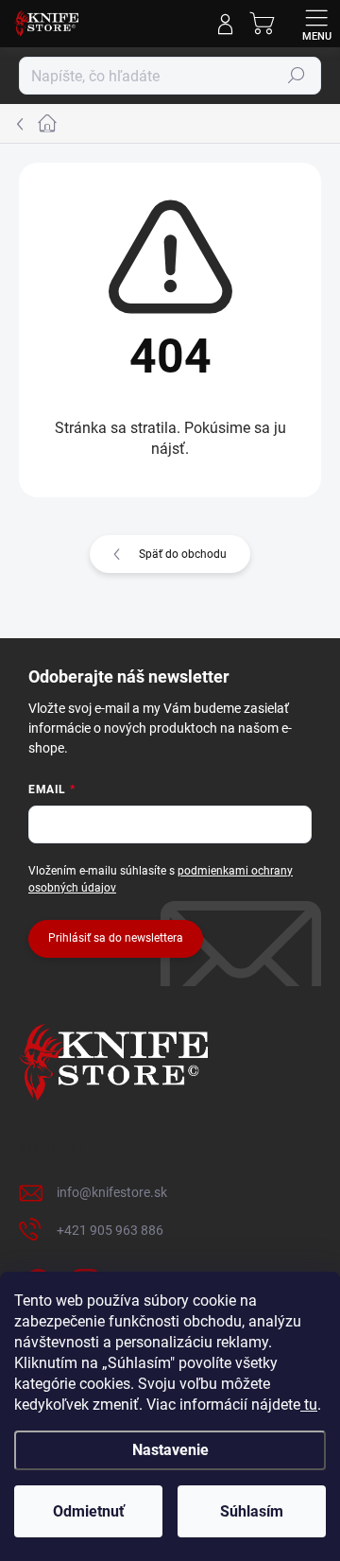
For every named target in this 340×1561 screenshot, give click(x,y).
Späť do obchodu (183, 554)
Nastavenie (170, 1450)
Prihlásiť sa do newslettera (115, 938)
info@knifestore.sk (112, 1192)
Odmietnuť (89, 1511)
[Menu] (316, 23)
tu (308, 1405)
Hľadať (296, 75)
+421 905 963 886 (110, 1230)
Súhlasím (251, 1511)
